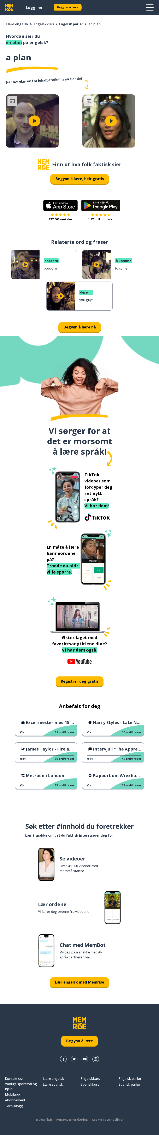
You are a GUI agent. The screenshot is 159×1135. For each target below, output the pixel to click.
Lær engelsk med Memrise (79, 982)
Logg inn (34, 7)
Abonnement (15, 1100)
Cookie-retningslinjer (108, 1120)
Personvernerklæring (72, 1120)
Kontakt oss (14, 1078)
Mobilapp (12, 1094)
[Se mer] (150, 7)
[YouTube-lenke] (85, 1059)
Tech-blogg (14, 1106)
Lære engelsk (17, 24)
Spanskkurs (90, 1084)
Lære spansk (53, 1084)
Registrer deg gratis (80, 681)
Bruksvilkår (43, 1120)
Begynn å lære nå (79, 327)
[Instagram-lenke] (95, 1059)
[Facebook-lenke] (63, 1059)
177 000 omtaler (60, 219)
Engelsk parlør (71, 24)
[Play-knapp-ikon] (34, 121)
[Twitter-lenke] (74, 1059)
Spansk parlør (130, 1084)
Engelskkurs (44, 24)
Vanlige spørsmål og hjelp (21, 1086)
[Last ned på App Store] (60, 205)
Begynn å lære (67, 7)
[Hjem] (43, 164)
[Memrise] (9, 7)
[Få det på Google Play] (100, 205)
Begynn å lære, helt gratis (79, 178)
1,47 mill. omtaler (101, 219)
